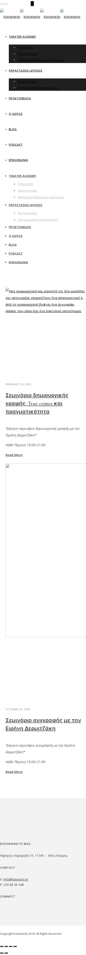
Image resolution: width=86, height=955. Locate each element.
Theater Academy (22, 37)
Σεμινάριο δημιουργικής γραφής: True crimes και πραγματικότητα (37, 403)
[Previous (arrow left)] (2, 953)
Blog (13, 129)
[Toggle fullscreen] (10, 946)
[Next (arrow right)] (6, 953)
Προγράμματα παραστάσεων (38, 87)
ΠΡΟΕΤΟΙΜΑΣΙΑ (20, 98)
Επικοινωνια (18, 160)
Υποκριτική (25, 47)
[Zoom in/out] (15, 946)
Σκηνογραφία (27, 54)
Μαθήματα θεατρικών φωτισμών (41, 60)
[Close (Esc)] (2, 946)
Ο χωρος (16, 114)
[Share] (6, 946)
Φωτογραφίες (27, 81)
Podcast (16, 145)
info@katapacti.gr (15, 879)
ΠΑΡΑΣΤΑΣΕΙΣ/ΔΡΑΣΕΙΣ (26, 70)
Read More (14, 455)
